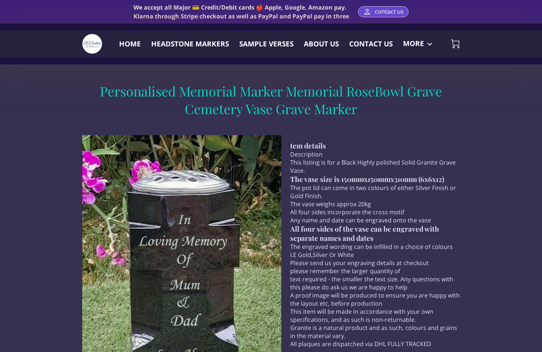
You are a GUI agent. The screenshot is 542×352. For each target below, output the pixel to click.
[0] (455, 43)
